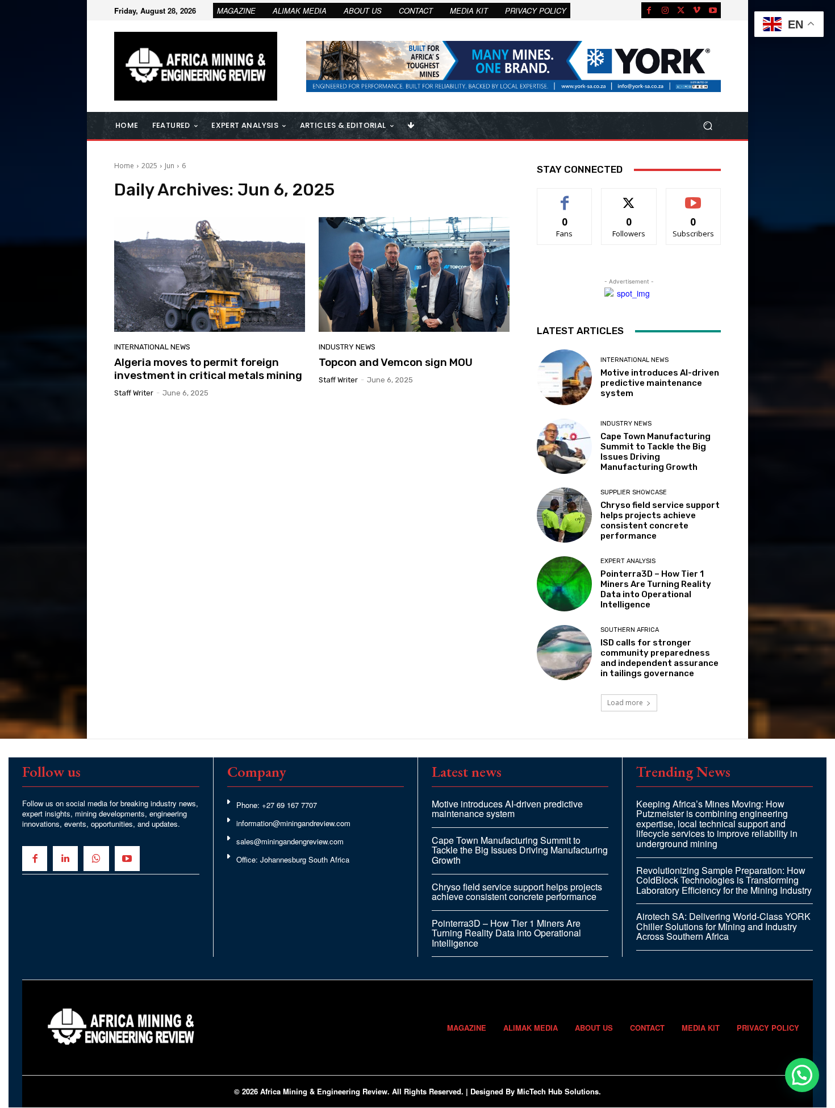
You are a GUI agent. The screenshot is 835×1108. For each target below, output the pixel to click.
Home (124, 165)
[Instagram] (665, 10)
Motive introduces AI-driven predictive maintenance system (659, 383)
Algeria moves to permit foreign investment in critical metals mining (208, 369)
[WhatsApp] (96, 858)
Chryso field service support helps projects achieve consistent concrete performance (660, 520)
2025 (149, 165)
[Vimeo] (697, 10)
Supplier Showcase (633, 492)
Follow (629, 197)
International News (152, 347)
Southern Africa (629, 630)
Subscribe (693, 197)
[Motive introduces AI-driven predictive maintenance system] (564, 377)
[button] (707, 126)
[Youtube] (713, 10)
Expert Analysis (628, 561)
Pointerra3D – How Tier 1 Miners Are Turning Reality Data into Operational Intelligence (655, 589)
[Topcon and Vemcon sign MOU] (414, 274)
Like (564, 197)
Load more (625, 702)
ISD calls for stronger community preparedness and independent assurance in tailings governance (659, 658)
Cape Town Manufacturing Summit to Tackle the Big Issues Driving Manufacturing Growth (655, 451)
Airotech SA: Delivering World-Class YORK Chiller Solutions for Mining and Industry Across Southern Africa (723, 926)
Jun (169, 165)
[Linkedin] (65, 858)
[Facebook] (649, 10)
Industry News (347, 347)
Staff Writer (133, 393)
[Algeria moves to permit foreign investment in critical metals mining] (209, 274)
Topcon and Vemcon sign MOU (396, 362)
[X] (681, 10)
